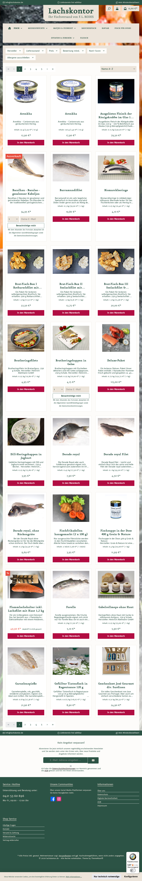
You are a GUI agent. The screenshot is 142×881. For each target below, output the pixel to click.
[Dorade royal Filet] (116, 432)
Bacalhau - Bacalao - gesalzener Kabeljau (26, 192)
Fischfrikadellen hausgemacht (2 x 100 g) (71, 532)
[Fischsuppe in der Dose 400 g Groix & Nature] (116, 508)
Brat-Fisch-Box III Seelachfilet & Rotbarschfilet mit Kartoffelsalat (116, 285)
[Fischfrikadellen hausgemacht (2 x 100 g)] (71, 508)
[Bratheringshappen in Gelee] (71, 338)
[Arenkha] (26, 91)
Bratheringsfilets (26, 360)
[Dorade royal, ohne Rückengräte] (26, 508)
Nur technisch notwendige (106, 876)
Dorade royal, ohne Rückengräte (26, 532)
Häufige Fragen (9, 825)
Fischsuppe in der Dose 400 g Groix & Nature (116, 532)
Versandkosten (65, 856)
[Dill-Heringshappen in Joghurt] (26, 432)
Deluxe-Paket (116, 360)
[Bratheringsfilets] (26, 338)
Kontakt (6, 829)
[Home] (9, 28)
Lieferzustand (33, 51)
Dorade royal (71, 454)
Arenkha (26, 113)
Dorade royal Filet (116, 454)
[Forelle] (71, 584)
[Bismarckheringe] (116, 168)
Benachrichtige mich (26, 225)
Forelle (71, 607)
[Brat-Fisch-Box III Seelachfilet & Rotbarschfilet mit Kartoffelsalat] (116, 261)
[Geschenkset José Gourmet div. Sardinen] (116, 661)
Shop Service (10, 818)
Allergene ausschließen (18, 57)
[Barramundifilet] (71, 168)
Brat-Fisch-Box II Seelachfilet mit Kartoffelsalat (71, 285)
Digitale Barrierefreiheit (107, 798)
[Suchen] (109, 8)
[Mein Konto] (117, 8)
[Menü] (137, 853)
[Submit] (93, 760)
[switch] (133, 870)
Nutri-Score (95, 51)
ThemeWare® (97, 858)
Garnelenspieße (26, 683)
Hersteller (12, 51)
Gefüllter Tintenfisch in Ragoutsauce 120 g (71, 685)
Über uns (101, 791)
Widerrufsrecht (9, 836)
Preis (51, 51)
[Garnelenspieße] (26, 661)
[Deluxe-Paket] (116, 338)
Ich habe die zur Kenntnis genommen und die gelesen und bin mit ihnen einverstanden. (71, 770)
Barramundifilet (71, 190)
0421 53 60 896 (13, 796)
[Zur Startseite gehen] (71, 16)
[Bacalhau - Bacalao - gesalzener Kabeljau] (26, 168)
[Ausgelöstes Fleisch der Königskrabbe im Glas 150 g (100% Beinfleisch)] (116, 91)
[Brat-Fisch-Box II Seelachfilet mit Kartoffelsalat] (71, 261)
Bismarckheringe (116, 190)
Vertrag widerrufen (11, 840)
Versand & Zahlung (11, 833)
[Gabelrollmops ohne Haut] (116, 584)
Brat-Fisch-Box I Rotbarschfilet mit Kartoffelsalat (26, 285)
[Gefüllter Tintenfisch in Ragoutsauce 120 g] (71, 661)
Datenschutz (102, 794)
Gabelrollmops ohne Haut (116, 607)
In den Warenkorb (26, 142)
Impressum (102, 806)
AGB (46, 771)
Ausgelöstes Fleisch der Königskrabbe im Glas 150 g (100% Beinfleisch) (116, 115)
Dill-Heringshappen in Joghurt (26, 456)
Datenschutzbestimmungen (27, 236)
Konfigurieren (131, 876)
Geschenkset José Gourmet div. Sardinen (116, 685)
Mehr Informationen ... (74, 877)
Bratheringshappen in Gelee (71, 362)
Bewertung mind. (71, 51)
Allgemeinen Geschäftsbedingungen (25, 233)
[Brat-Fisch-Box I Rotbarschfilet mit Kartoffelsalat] (26, 261)
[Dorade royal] (71, 432)
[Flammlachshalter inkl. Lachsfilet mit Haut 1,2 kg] (26, 584)
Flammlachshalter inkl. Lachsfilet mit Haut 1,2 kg (26, 609)
